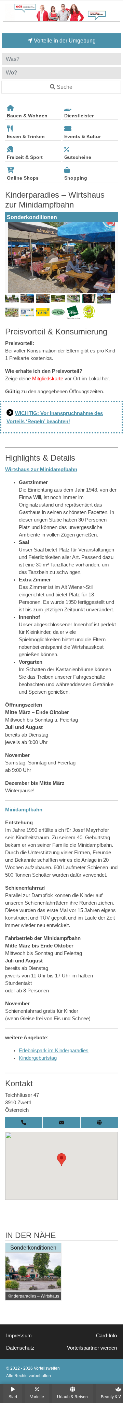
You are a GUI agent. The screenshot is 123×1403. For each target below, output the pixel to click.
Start (13, 1396)
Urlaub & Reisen (72, 1396)
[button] (61, 1160)
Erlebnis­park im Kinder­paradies (53, 1050)
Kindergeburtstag (38, 1058)
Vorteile (37, 1396)
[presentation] (11, 257)
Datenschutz (20, 1348)
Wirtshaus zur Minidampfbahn (41, 469)
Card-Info (106, 1335)
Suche (64, 87)
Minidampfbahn (23, 809)
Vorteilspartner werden (92, 1348)
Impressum (19, 1335)
